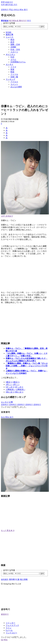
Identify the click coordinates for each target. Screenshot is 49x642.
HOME (8, 32)
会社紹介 (5, 579)
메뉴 (6, 640)
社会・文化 (15, 49)
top (2, 640)
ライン (8, 628)
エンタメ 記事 (7, 402)
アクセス (14, 82)
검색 (42, 26)
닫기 (29, 21)
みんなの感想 (16, 87)
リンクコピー (11, 633)
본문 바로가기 (7, 2)
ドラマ (13, 67)
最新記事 (9, 35)
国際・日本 (15, 44)
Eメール (9, 630)
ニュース (9, 37)
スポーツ (14, 52)
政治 (12, 40)
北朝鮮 (13, 47)
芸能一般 (14, 77)
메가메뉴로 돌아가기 (18, 21)
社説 (12, 57)
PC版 (17, 579)
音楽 (12, 69)
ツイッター (10, 623)
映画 (12, 72)
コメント (14, 84)
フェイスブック (12, 625)
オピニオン (10, 54)
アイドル (14, 74)
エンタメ (9, 64)
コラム (13, 59)
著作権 (12, 579)
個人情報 (24, 579)
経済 (12, 42)
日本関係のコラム (18, 62)
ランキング (10, 79)
